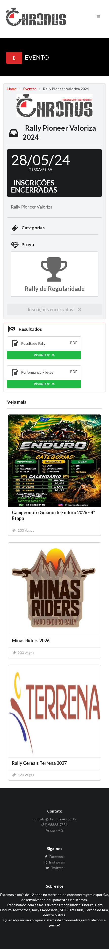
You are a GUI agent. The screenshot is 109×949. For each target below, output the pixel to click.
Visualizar (42, 355)
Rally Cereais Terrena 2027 (39, 763)
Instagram (56, 862)
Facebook (57, 857)
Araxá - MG (54, 830)
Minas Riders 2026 (30, 640)
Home (12, 89)
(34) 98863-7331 (54, 824)
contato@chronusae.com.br (55, 819)
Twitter (56, 868)
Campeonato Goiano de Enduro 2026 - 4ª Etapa (53, 515)
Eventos (30, 89)
